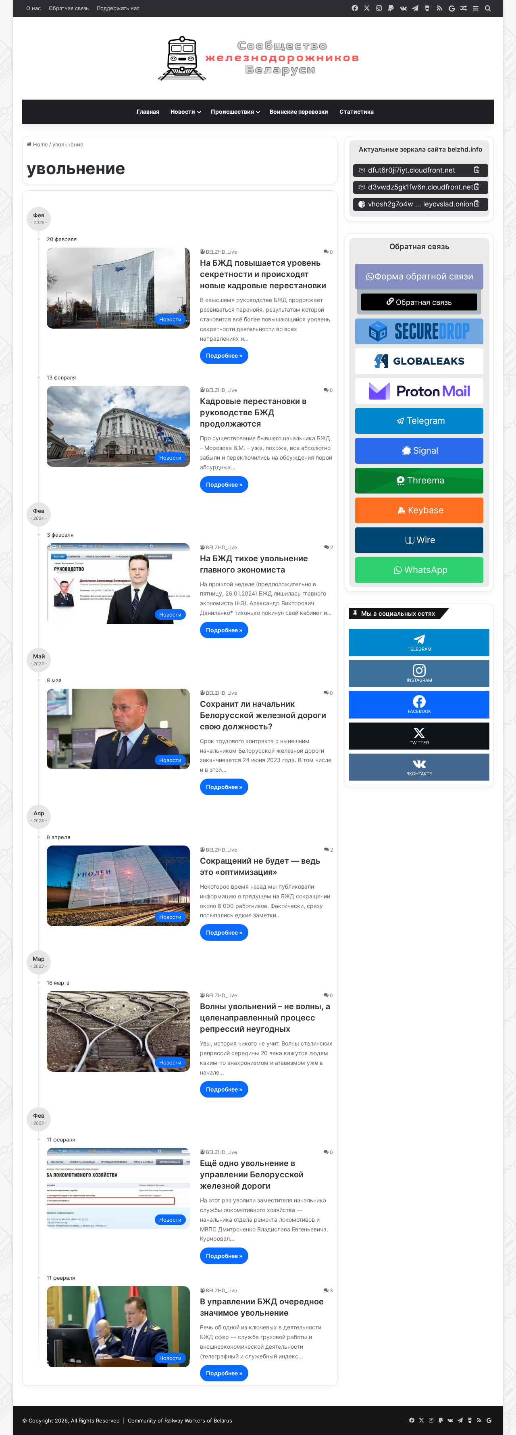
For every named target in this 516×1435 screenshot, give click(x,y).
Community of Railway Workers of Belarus (180, 1420)
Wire (425, 540)
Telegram (426, 420)
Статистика (356, 111)
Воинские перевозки (299, 111)
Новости (183, 111)
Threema (425, 480)
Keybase (426, 510)
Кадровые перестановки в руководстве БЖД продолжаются (253, 412)
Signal (425, 450)
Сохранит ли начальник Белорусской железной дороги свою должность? (263, 715)
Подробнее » (224, 355)
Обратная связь (69, 8)
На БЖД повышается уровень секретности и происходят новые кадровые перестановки (263, 274)
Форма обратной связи (424, 276)
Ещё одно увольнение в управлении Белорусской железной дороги (252, 1174)
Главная (148, 111)
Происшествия (232, 111)
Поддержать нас (118, 8)
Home (39, 144)
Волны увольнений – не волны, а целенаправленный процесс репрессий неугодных (265, 1018)
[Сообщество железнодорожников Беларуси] (258, 58)
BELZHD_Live (221, 252)
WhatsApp (425, 569)
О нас (33, 8)
